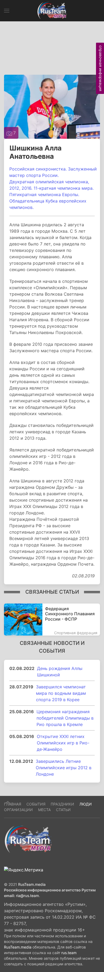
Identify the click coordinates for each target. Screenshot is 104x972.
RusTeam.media (32, 884)
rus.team (69, 952)
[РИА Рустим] (28, 839)
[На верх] (7, 802)
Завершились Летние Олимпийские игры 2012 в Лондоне (63, 768)
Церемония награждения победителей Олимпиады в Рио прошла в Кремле (65, 718)
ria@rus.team (27, 895)
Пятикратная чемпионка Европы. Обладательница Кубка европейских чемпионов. (47, 201)
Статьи (63, 809)
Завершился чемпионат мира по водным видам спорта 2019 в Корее (61, 693)
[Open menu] (6, 10)
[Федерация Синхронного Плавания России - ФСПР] (52, 620)
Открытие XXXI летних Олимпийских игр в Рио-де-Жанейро (63, 743)
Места (44, 809)
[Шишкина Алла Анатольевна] (52, 106)
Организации (18, 809)
